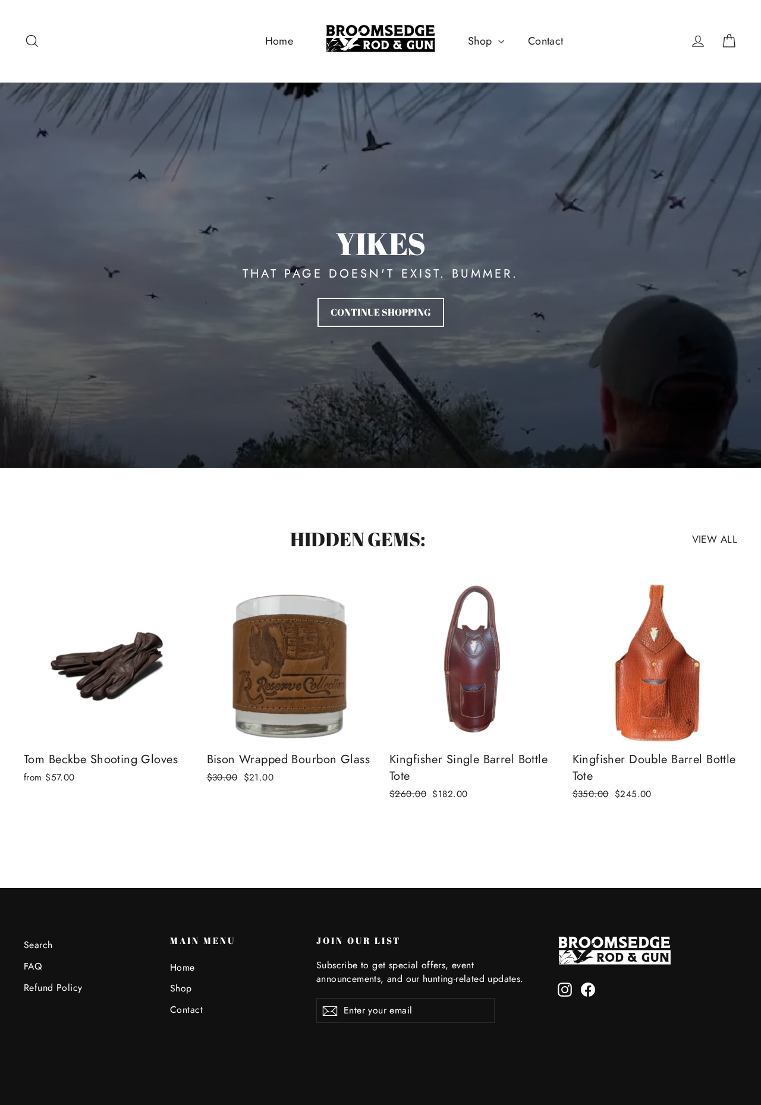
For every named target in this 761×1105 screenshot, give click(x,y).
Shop (481, 41)
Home (279, 41)
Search (38, 945)
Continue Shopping (381, 312)
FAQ (33, 966)
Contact (546, 41)
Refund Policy (53, 987)
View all (714, 539)
